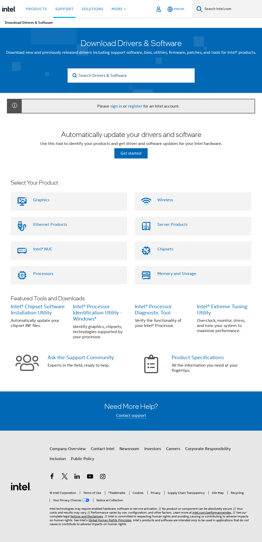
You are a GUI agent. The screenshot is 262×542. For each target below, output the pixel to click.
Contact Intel (102, 448)
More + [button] (119, 9)
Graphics (41, 200)
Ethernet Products (50, 224)
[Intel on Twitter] (64, 477)
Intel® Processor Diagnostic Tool (153, 309)
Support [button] (64, 9)
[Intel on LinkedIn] (77, 477)
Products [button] (36, 9)
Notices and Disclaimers (86, 516)
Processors (43, 273)
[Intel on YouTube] (90, 477)
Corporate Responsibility (208, 448)
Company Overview (68, 448)
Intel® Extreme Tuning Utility (222, 309)
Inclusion (58, 458)
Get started (131, 153)
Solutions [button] (92, 9)
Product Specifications (198, 357)
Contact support (131, 415)
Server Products (172, 224)
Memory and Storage (176, 273)
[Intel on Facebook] (52, 477)
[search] (75, 75)
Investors (152, 448)
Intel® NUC (42, 249)
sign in (116, 106)
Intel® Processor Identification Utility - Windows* (97, 312)
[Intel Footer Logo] (21, 486)
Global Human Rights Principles (110, 520)
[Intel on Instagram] (102, 477)
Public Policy (82, 458)
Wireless (165, 200)
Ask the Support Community (81, 357)
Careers (173, 448)
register (135, 106)
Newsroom (129, 448)
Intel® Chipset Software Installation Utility (38, 309)
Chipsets (165, 249)
